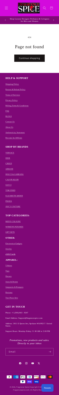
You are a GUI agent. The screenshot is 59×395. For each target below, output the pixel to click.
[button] (6, 8)
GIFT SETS (10, 232)
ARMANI (9, 169)
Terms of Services (12, 95)
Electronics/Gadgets (13, 243)
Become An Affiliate (13, 138)
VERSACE (9, 153)
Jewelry (8, 249)
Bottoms (8, 292)
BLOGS (8, 116)
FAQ (7, 111)
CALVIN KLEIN (12, 180)
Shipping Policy (12, 84)
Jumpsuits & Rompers (14, 287)
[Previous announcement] (5, 20)
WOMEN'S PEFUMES (14, 227)
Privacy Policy (11, 100)
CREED (8, 163)
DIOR (7, 158)
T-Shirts (8, 266)
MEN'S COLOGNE (13, 221)
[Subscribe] (49, 352)
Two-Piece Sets (11, 298)
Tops (7, 271)
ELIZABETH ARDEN (14, 196)
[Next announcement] (54, 20)
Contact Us (10, 122)
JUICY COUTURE (12, 206)
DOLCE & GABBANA (14, 174)
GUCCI (8, 185)
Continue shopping (29, 58)
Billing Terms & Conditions (17, 106)
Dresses (8, 276)
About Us (9, 127)
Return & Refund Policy (15, 89)
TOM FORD (10, 190)
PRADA (8, 201)
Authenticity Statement (15, 132)
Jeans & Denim (11, 282)
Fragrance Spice (22, 387)
